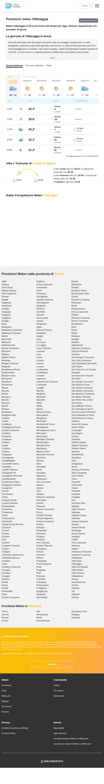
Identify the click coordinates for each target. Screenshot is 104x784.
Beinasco (6, 351)
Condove (6, 561)
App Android (60, 733)
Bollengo (6, 360)
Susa (73, 460)
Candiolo (6, 433)
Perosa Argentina (44, 518)
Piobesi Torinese (44, 546)
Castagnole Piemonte (12, 476)
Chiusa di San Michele (12, 524)
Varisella (75, 518)
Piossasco (41, 549)
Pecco (39, 512)
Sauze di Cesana (79, 424)
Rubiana (75, 336)
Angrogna (6, 312)
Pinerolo (40, 539)
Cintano (5, 533)
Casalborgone (8, 460)
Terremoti (7, 706)
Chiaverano (7, 512)
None (39, 470)
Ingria (39, 327)
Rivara (74, 296)
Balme (5, 336)
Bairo (4, 324)
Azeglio (5, 321)
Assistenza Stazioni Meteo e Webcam (72, 743)
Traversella (76, 485)
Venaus (75, 524)
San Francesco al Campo (83, 369)
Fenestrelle (7, 591)
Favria (5, 585)
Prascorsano (42, 585)
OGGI (10, 77)
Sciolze (75, 436)
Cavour (5, 491)
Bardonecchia (8, 345)
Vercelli (5, 614)
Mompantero (42, 427)
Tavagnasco (77, 464)
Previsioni (7, 685)
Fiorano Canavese (11, 597)
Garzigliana (42, 296)
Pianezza (41, 533)
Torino (74, 467)
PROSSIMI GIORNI (29, 77)
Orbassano (41, 479)
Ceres (4, 497)
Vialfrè (74, 539)
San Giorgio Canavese (82, 382)
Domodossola (43, 621)
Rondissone (77, 324)
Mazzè (39, 409)
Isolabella (41, 333)
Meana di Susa (43, 412)
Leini (38, 354)
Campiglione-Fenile (11, 427)
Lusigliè (40, 388)
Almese (5, 296)
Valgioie (75, 506)
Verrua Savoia (78, 533)
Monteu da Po (43, 451)
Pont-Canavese (43, 564)
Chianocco (7, 509)
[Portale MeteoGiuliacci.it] (13, 6)
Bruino (5, 394)
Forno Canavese (44, 284)
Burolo (5, 406)
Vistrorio (75, 588)
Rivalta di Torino (79, 290)
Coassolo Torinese (11, 546)
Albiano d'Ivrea (9, 290)
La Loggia (41, 345)
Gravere (40, 315)
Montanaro (41, 448)
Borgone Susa (8, 375)
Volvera (75, 597)
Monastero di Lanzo (45, 430)
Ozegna (40, 494)
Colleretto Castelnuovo (13, 555)
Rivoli (74, 306)
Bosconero (7, 378)
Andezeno (7, 306)
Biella (39, 617)
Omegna (75, 614)
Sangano (75, 372)
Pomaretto (41, 561)
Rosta (74, 333)
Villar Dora (76, 561)
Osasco (40, 485)
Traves (74, 488)
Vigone (74, 549)
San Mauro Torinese (81, 397)
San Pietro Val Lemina (82, 400)
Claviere (6, 543)
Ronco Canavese (79, 321)
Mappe (5, 701)
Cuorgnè (6, 576)
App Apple (59, 727)
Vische (74, 585)
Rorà (73, 327)
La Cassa (41, 342)
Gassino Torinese (44, 300)
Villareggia (76, 564)
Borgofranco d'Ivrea (11, 369)
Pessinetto (41, 530)
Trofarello (75, 491)
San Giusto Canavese (81, 388)
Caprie (5, 445)
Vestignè (75, 536)
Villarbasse (76, 558)
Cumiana (6, 573)
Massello (40, 400)
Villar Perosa (77, 573)
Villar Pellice (77, 570)
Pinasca (40, 536)
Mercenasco (42, 415)
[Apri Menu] (97, 5)
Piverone (40, 555)
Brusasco (6, 397)
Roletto (74, 315)
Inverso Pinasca (44, 330)
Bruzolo (5, 400)
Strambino (76, 458)
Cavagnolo (7, 488)
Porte (39, 567)
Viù (73, 591)
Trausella (75, 482)
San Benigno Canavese (82, 357)
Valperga (75, 512)
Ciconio (5, 530)
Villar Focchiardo (79, 567)
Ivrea (38, 339)
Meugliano (41, 418)
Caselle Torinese (10, 470)
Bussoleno (7, 412)
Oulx (38, 491)
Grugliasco (41, 324)
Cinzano (6, 536)
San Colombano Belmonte (84, 363)
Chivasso (6, 527)
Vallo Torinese (78, 509)
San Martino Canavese (82, 391)
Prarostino (41, 582)
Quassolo (41, 594)
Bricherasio (7, 385)
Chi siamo (52, 664)
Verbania (75, 617)
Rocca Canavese (79, 312)
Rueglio (75, 339)
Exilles (5, 582)
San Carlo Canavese (81, 360)
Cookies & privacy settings (15, 727)
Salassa (75, 342)
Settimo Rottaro (78, 442)
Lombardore (42, 369)
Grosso (39, 321)
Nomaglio (41, 467)
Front (38, 290)
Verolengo (76, 530)
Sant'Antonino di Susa (82, 418)
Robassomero (78, 309)
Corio (4, 564)
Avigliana (6, 318)
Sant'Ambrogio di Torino (82, 415)
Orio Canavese (43, 482)
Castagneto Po (9, 473)
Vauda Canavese (79, 521)
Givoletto (40, 312)
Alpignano (7, 302)
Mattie (39, 406)
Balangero (7, 327)
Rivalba (75, 287)
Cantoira (6, 442)
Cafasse (6, 418)
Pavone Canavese (45, 509)
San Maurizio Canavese (83, 394)
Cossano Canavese (11, 567)
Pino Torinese (43, 543)
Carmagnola (8, 458)
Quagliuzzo (41, 591)
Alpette (5, 300)
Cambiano (7, 424)
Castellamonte (9, 479)
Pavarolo (40, 506)
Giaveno (40, 309)
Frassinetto (41, 287)
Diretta (5, 711)
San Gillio (76, 378)
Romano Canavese (80, 318)
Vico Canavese (78, 543)
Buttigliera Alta (9, 415)
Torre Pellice (77, 476)
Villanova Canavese (81, 555)
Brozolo (5, 391)
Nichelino (41, 458)
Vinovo (74, 579)
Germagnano (42, 302)
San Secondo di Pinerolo (83, 412)
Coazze (5, 549)
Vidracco (75, 546)
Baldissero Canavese (12, 330)
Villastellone (77, 576)
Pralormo (40, 576)
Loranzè (40, 375)
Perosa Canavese (45, 521)
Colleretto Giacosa (11, 558)
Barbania (6, 342)
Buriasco (6, 403)
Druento (5, 579)
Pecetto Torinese (44, 515)
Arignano (6, 315)
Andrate (5, 309)
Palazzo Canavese (45, 497)
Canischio (6, 436)
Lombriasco (42, 372)
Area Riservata (53, 761)
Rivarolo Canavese (80, 300)
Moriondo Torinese (45, 454)
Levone (40, 363)
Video (56, 685)
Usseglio (75, 497)
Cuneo (5, 621)
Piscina (40, 552)
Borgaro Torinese (10, 363)
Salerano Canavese (81, 348)
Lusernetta (41, 385)
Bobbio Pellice (9, 357)
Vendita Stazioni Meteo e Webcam (71, 738)
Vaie (73, 500)
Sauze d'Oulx (77, 427)
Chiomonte (7, 521)
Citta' (4, 690)
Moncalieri (41, 433)
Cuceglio (6, 570)
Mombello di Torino (45, 424)
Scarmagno (76, 433)
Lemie (39, 357)
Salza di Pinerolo (79, 351)
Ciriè (4, 539)
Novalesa (41, 473)
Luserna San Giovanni (47, 382)
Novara (5, 617)
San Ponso (76, 403)
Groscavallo (42, 318)
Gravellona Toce (79, 611)
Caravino (6, 448)
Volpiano (75, 594)
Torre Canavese (79, 473)
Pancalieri (41, 500)
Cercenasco (7, 494)
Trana (74, 479)
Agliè (4, 281)
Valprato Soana (78, 515)
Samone (75, 354)
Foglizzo (40, 281)
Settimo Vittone (78, 448)
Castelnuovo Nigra (11, 482)
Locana (40, 366)
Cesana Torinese (10, 503)
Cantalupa (7, 439)
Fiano (4, 594)
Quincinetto (41, 597)
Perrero (40, 524)
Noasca (40, 460)
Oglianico (41, 476)
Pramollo (40, 579)
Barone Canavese (10, 348)
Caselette (6, 467)
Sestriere (75, 439)
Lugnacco (41, 378)
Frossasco (41, 293)
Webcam (6, 695)
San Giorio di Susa (80, 385)
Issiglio (39, 336)
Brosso (5, 388)
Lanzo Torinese (43, 348)
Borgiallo (6, 366)
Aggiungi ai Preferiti (88, 20)
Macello (40, 391)
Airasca (5, 284)
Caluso (5, 421)
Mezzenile (41, 421)
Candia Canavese (10, 430)
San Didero (76, 366)
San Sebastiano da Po (82, 409)
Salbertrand (77, 345)
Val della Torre (78, 503)
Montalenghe (42, 442)
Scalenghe (76, 430)
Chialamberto (8, 506)
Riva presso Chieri (80, 293)
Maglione (40, 394)
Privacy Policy (8, 733)
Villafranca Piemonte (81, 552)
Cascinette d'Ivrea (10, 464)
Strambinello (77, 454)
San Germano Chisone (82, 375)
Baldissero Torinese (11, 333)
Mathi (39, 403)
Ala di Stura (7, 287)
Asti (38, 611)
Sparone (75, 451)
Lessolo (40, 360)
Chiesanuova (8, 518)
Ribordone (76, 284)
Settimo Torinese (79, 445)
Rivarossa (76, 302)
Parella (39, 503)
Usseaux (75, 494)
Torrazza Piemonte (80, 470)
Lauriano (40, 351)
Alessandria (42, 614)
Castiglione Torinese (11, 485)
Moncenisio (42, 436)
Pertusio (40, 527)
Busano (5, 409)
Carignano (7, 454)
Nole (38, 464)
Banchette (6, 339)
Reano (74, 281)
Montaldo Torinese (45, 439)
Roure (74, 330)
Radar (49, 65)
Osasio (39, 488)
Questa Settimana (14, 65)
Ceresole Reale (9, 500)
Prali (38, 573)
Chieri (4, 515)
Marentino (41, 397)
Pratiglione (41, 588)
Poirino (39, 558)
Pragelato (41, 570)
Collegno (6, 552)
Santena (75, 421)
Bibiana (5, 354)
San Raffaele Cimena (81, 406)
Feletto (5, 588)
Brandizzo (6, 382)
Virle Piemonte (78, 582)
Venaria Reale (78, 527)
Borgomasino (8, 372)
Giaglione (41, 306)
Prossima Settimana (34, 65)
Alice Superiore (9, 293)
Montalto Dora (43, 445)
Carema (5, 451)
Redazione (59, 695)
